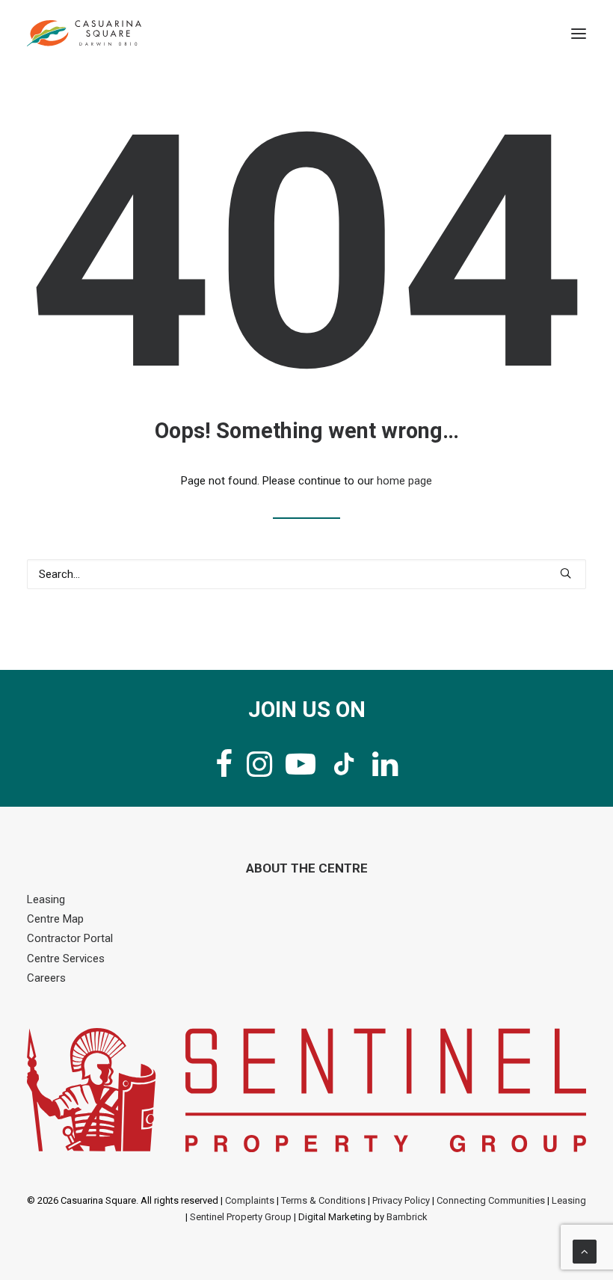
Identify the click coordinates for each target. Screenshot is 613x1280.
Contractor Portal (70, 938)
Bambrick (407, 1216)
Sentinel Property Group (241, 1216)
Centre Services (66, 958)
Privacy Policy (401, 1200)
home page (404, 480)
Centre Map (55, 919)
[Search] (306, 574)
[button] (578, 33)
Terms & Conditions (323, 1200)
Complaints (249, 1200)
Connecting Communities (491, 1200)
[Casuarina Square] (84, 33)
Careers (46, 978)
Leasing (46, 899)
